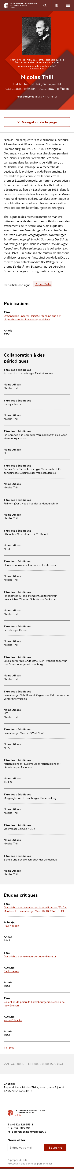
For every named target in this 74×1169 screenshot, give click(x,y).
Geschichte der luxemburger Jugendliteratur (30, 956)
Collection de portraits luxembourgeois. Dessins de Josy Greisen (34, 1003)
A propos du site (18, 1160)
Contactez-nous (37, 68)
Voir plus (9, 1047)
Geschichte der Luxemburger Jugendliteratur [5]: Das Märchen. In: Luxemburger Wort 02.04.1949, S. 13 (35, 909)
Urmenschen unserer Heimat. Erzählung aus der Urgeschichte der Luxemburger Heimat (32, 317)
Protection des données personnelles (30, 1163)
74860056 (17, 1064)
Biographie (11, 143)
